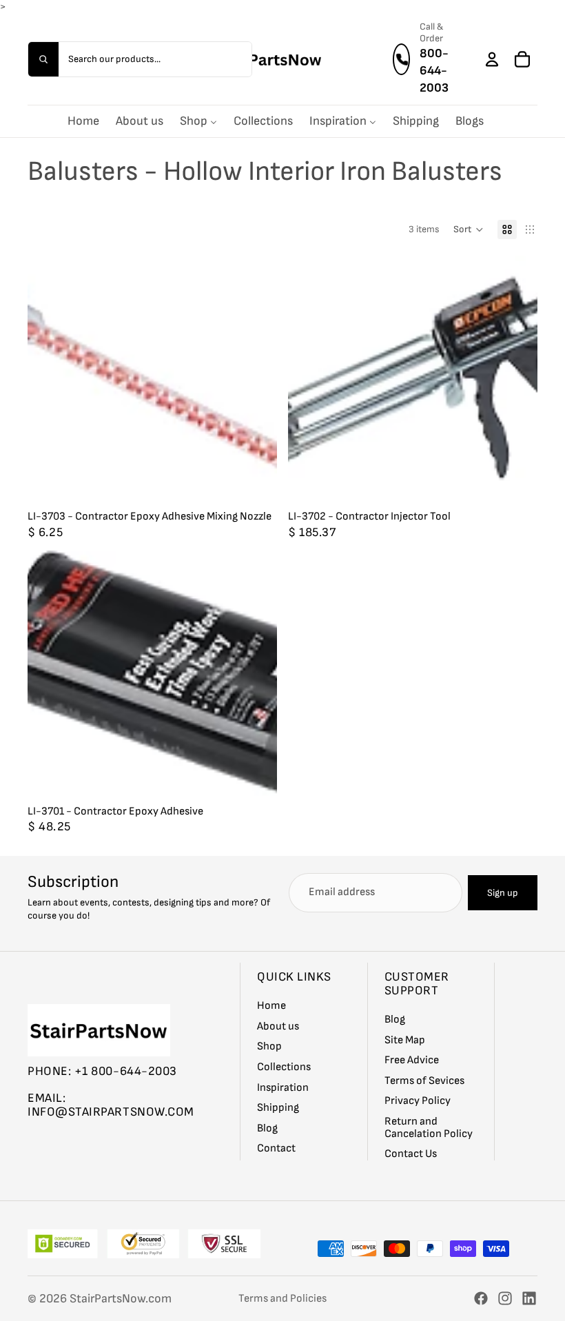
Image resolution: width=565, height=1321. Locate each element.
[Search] (43, 58)
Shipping (278, 1108)
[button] (468, 229)
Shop (269, 1047)
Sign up (502, 893)
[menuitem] (83, 120)
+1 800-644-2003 (125, 1071)
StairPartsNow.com (121, 1298)
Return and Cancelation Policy (428, 1127)
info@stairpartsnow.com (111, 1112)
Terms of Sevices (424, 1080)
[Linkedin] (529, 1298)
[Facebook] (481, 1298)
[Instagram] (505, 1298)
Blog (267, 1128)
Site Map (404, 1040)
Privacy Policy (417, 1101)
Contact (276, 1149)
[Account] (492, 58)
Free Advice (411, 1060)
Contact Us (410, 1154)
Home (271, 1006)
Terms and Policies (282, 1298)
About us (278, 1026)
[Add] (255, 483)
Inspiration (283, 1087)
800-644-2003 (434, 69)
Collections (284, 1067)
